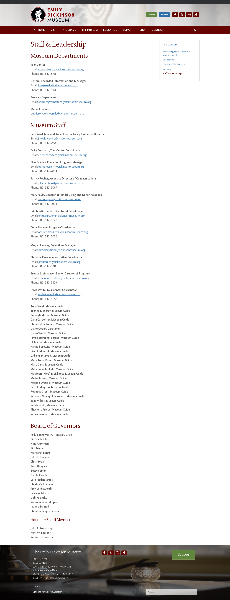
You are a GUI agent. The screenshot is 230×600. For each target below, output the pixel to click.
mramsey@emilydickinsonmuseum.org (61, 250)
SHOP (143, 30)
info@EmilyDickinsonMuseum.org (50, 578)
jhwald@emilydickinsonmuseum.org (60, 138)
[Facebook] (175, 14)
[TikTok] (196, 14)
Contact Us (39, 586)
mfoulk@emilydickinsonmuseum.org (60, 199)
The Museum (170, 44)
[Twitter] (182, 14)
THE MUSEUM (90, 30)
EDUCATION (110, 30)
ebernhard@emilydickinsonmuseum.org (62, 155)
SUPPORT (128, 30)
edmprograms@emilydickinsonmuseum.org (65, 102)
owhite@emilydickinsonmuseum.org (60, 294)
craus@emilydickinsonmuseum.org (59, 262)
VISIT (54, 30)
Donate (151, 14)
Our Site (167, 69)
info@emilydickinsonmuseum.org (58, 85)
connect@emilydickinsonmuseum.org (61, 69)
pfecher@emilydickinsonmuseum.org (60, 183)
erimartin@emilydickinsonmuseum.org (61, 215)
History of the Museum (174, 64)
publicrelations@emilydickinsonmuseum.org (57, 113)
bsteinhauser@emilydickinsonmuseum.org (63, 278)
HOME (41, 30)
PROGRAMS (69, 30)
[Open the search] (194, 30)
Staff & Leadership (172, 73)
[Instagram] (189, 14)
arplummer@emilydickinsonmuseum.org (63, 232)
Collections (168, 59)
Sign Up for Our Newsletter (47, 591)
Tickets (164, 14)
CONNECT (158, 30)
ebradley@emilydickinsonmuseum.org (61, 166)
